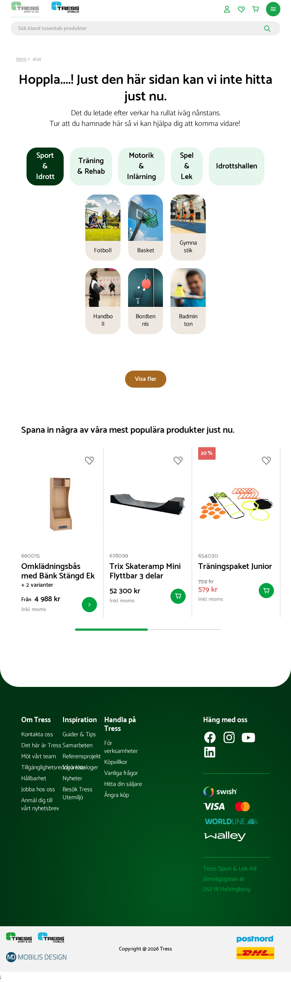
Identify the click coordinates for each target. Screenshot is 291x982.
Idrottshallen (236, 166)
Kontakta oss (37, 734)
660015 (30, 556)
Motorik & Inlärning (141, 166)
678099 (119, 556)
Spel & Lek (187, 166)
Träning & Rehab (91, 166)
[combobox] (140, 28)
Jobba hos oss (38, 789)
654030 (208, 556)
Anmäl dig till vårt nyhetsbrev (40, 804)
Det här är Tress (41, 745)
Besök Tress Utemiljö (77, 793)
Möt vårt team (38, 756)
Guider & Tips (79, 734)
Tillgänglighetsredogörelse (42, 767)
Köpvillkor (115, 762)
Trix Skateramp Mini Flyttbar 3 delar (145, 571)
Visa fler (145, 379)
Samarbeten (77, 745)
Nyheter (72, 778)
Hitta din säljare (123, 784)
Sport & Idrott (45, 166)
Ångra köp (116, 795)
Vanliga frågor (121, 773)
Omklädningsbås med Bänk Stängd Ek (58, 571)
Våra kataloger (80, 767)
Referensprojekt (82, 756)
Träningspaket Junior (235, 567)
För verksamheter (121, 747)
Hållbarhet (33, 778)
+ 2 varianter (37, 585)
